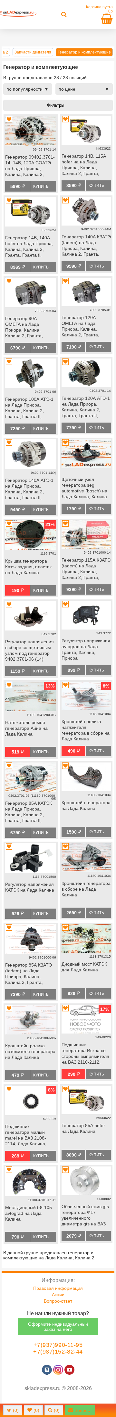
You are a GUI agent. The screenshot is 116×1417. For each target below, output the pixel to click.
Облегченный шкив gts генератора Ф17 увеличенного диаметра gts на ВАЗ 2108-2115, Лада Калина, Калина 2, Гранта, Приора (85, 1216)
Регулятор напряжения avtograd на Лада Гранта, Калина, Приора (86, 649)
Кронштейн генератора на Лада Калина (86, 805)
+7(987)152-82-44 (58, 1351)
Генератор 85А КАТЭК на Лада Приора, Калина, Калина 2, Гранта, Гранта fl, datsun (28, 812)
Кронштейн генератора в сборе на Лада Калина (86, 889)
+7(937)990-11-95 (58, 1345)
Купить (41, 186)
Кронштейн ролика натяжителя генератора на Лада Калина (30, 1051)
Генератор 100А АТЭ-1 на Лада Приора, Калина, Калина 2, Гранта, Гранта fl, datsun (29, 408)
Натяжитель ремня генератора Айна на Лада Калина (26, 728)
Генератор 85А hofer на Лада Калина (83, 1128)
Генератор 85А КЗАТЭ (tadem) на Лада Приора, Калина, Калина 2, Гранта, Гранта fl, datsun (28, 974)
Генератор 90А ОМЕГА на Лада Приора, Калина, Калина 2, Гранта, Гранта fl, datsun (24, 328)
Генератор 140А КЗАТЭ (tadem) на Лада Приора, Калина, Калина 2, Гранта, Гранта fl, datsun (86, 246)
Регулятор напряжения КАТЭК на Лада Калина (29, 887)
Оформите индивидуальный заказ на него (58, 1327)
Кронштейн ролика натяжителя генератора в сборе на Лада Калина (86, 730)
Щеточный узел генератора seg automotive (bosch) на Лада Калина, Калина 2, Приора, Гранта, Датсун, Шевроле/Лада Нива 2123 (86, 488)
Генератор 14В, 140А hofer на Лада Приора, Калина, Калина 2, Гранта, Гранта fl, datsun (29, 247)
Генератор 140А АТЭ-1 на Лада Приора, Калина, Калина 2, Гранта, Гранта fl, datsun (29, 489)
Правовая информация (58, 1288)
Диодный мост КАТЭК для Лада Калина (84, 966)
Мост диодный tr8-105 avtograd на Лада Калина (28, 1213)
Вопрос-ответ (58, 1301)
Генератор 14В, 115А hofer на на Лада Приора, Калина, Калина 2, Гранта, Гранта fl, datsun (84, 165)
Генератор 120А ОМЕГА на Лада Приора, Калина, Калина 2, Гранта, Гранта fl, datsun (80, 327)
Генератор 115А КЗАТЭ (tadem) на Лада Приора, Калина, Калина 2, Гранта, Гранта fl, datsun (86, 569)
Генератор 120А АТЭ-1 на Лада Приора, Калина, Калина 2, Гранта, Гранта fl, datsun (86, 407)
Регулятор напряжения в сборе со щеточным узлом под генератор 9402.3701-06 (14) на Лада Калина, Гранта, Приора (29, 651)
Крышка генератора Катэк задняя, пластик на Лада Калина (28, 566)
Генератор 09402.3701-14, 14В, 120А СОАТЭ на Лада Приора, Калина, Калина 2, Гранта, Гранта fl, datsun (30, 166)
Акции (58, 1294)
